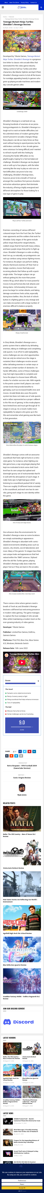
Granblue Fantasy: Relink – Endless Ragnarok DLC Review (21, 997)
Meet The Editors (14, 2)
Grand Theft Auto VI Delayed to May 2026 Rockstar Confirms (26, 1152)
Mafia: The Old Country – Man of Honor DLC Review (19, 835)
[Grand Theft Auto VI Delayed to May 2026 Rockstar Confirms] (8, 1153)
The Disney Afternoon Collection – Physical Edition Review (30, 1102)
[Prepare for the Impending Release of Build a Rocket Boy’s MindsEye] (8, 1143)
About (6, 2)
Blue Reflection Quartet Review (14, 965)
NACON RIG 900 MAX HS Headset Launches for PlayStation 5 (25, 1163)
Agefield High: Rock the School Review (17, 933)
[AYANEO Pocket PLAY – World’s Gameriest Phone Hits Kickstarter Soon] (8, 1121)
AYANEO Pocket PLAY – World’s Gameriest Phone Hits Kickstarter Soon (27, 1120)
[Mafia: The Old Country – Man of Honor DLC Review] (12, 1048)
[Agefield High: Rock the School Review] (12, 1070)
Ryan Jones (9, 28)
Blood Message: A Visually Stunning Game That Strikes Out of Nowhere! (26, 1130)
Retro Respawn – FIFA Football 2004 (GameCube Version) (22, 767)
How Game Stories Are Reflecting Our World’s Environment (20, 900)
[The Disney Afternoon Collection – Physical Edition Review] (32, 1092)
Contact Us (33, 2)
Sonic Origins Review (22, 777)
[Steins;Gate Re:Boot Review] (32, 1048)
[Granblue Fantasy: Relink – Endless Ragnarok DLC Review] (12, 1092)
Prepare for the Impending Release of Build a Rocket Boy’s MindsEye (26, 1141)
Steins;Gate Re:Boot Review (13, 868)
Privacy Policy (25, 2)
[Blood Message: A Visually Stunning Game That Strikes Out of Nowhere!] (8, 1132)
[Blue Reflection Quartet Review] (32, 1070)
